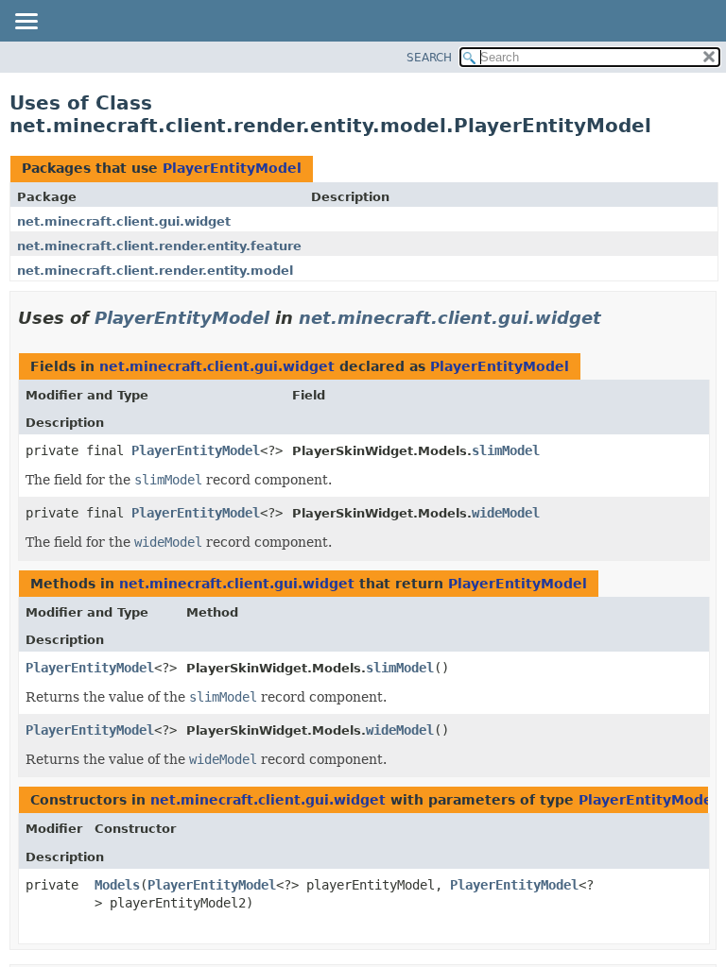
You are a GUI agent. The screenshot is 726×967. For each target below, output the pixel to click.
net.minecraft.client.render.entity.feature (159, 246)
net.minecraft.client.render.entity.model (155, 270)
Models (117, 884)
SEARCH (429, 57)
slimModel (506, 450)
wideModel (506, 512)
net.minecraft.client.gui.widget (124, 221)
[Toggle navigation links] (25, 22)
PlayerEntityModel (232, 168)
